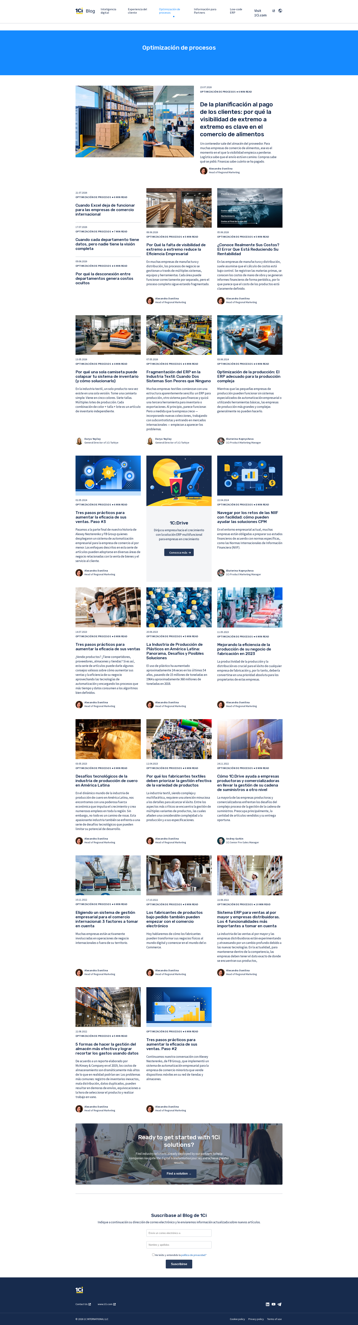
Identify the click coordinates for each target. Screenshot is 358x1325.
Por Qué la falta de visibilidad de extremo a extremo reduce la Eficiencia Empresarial (176, 249)
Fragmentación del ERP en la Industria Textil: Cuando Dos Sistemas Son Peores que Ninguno (178, 376)
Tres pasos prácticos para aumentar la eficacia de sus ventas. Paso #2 (171, 1044)
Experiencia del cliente (137, 10)
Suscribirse (179, 1264)
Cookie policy (237, 1319)
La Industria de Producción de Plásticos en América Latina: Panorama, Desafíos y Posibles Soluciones (175, 651)
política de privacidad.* (194, 1255)
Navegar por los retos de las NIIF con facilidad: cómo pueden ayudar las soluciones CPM (247, 517)
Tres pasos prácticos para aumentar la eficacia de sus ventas (108, 646)
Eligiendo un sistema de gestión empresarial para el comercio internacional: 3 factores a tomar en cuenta (107, 919)
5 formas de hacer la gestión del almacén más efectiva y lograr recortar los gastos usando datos (107, 1048)
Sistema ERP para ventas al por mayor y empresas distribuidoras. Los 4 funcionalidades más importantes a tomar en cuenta (248, 919)
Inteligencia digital (108, 10)
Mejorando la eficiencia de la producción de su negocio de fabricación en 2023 (244, 649)
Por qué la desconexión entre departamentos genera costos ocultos (104, 278)
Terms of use (274, 1319)
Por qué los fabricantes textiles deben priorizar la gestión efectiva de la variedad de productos (178, 780)
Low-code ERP (236, 10)
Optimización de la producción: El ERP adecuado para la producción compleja (248, 376)
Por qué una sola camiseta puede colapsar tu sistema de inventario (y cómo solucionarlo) (107, 376)
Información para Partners (205, 10)
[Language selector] (280, 10)
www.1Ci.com (105, 1304)
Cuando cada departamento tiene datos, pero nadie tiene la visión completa (107, 244)
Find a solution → (179, 1173)
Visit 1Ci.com (260, 12)
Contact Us (82, 1304)
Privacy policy (256, 1319)
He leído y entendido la (181, 1255)
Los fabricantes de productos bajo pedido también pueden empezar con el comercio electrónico (174, 919)
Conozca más (178, 552)
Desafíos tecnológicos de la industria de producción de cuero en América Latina (107, 780)
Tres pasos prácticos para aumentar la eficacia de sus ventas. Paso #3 (101, 517)
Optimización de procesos (169, 12)
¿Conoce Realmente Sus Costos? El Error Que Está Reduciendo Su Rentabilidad (248, 249)
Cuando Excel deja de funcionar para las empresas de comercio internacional (105, 210)
